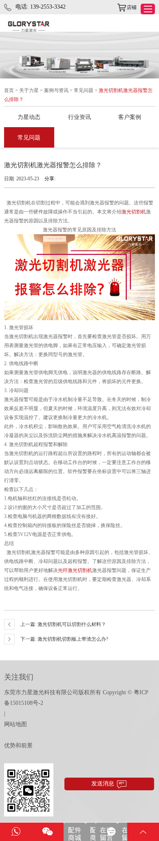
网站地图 (15, 724)
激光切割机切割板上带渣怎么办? (73, 639)
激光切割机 (133, 212)
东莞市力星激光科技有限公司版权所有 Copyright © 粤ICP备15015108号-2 (76, 697)
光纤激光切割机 (75, 570)
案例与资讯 (56, 90)
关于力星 (29, 90)
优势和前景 (18, 745)
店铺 (132, 7)
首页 (9, 90)
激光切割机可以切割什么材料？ (72, 624)
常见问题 (83, 90)
